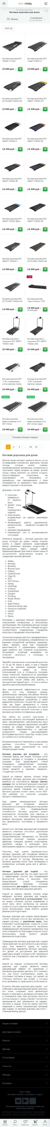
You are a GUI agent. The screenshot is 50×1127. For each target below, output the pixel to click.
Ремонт (6, 1040)
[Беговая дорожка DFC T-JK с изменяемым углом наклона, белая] (12, 366)
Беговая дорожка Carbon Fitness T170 (36, 300)
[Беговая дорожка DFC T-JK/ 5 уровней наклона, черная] (37, 366)
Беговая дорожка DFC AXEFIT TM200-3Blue (12, 220)
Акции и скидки (10, 1023)
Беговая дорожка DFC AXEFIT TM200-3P (12, 180)
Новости (6, 1066)
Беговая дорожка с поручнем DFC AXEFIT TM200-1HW (11, 341)
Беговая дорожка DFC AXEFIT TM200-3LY (37, 99)
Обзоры (6, 1074)
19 (36, 447)
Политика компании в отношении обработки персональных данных (25, 1107)
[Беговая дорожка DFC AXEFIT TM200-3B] (37, 206)
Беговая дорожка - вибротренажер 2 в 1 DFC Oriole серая (36, 421)
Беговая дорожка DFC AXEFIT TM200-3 (12, 140)
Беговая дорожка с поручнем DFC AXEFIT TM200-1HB (37, 341)
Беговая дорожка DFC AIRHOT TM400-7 (12, 260)
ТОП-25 (9, 28)
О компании (8, 1057)
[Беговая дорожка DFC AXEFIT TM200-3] (12, 126)
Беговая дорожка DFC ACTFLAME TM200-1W (12, 99)
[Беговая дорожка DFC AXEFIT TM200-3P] (12, 166)
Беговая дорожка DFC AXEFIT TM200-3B (37, 220)
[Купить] (20, 69)
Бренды (6, 1049)
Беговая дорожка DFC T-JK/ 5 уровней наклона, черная (37, 381)
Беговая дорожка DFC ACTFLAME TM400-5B (37, 260)
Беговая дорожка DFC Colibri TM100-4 (37, 59)
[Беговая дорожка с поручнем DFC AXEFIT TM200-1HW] (12, 326)
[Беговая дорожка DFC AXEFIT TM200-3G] (37, 166)
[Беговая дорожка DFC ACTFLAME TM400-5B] (37, 246)
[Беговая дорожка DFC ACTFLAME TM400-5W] (12, 286)
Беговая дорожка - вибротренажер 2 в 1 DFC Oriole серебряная (11, 423)
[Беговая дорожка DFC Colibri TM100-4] (37, 46)
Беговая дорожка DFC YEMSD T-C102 (12, 59)
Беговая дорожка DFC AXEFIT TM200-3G (37, 180)
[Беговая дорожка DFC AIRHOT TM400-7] (12, 246)
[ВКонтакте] (18, 1101)
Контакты (7, 1083)
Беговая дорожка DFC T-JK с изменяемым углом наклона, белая (12, 381)
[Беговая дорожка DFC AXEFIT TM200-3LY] (37, 86)
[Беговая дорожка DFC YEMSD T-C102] (12, 46)
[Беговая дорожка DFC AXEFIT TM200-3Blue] (12, 206)
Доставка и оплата (11, 1032)
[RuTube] (25, 1101)
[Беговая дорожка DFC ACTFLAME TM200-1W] (12, 86)
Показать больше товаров (25, 437)
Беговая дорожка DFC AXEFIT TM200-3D (37, 140)
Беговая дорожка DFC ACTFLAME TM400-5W (12, 300)
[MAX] (32, 1101)
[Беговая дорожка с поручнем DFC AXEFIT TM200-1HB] (37, 326)
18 (30, 447)
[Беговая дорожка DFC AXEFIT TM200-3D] (37, 126)
